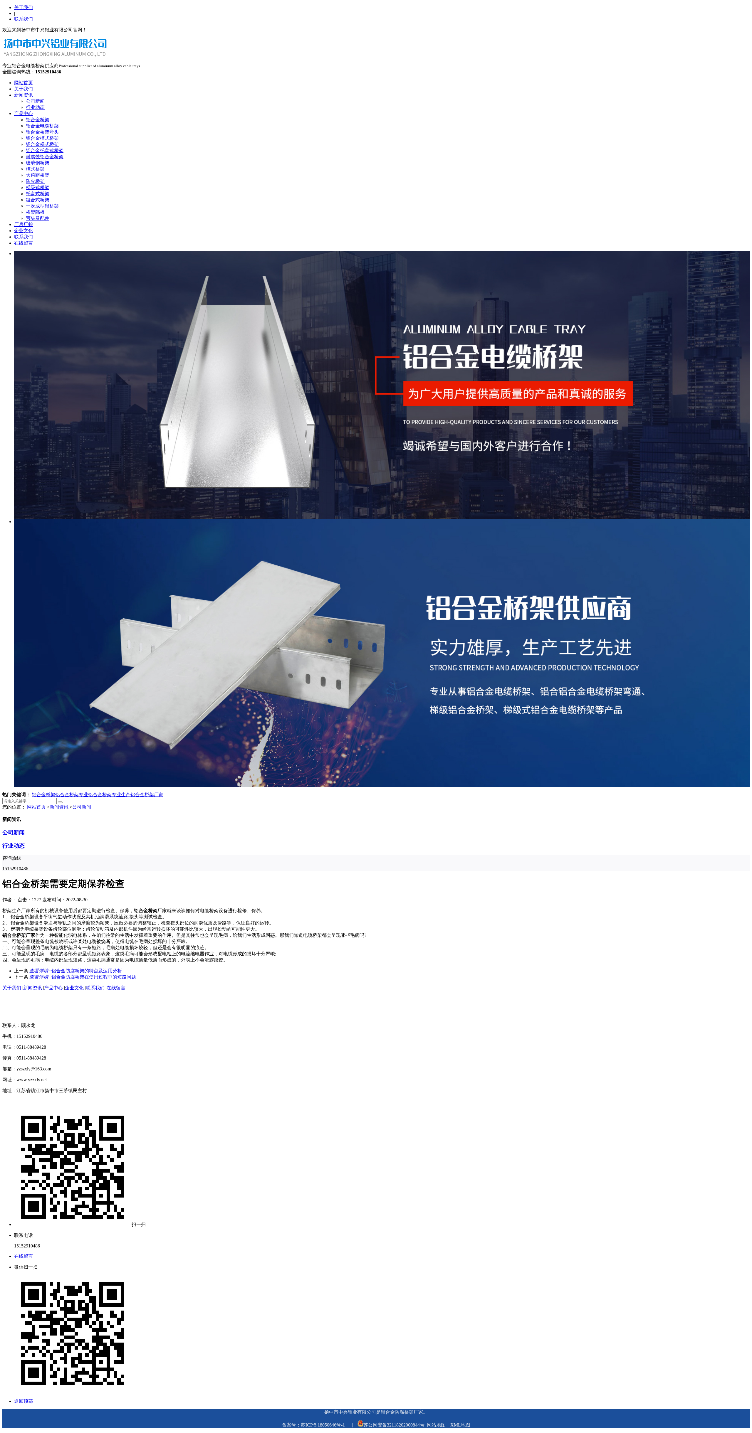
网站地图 (436, 1424)
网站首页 (23, 82)
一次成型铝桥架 (42, 205)
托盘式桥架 (37, 193)
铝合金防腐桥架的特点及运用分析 (75, 970)
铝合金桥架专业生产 (109, 794)
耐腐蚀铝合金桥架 (44, 156)
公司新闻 (35, 101)
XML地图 (460, 1424)
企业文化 (23, 230)
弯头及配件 (37, 218)
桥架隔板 (35, 212)
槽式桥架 (35, 168)
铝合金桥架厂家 (146, 794)
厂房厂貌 (23, 224)
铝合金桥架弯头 (42, 131)
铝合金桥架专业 (71, 794)
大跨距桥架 (37, 175)
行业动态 (35, 107)
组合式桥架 (37, 199)
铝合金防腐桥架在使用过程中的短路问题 (82, 976)
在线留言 (23, 242)
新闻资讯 (23, 94)
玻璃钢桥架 (37, 162)
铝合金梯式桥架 (42, 144)
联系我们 (23, 18)
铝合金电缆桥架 (42, 125)
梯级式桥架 (37, 187)
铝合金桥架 (37, 119)
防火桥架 (35, 181)
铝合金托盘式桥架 (44, 150)
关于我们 (23, 7)
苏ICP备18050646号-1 (323, 1424)
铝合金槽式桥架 (42, 138)
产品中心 (23, 113)
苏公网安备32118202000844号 (393, 1424)
